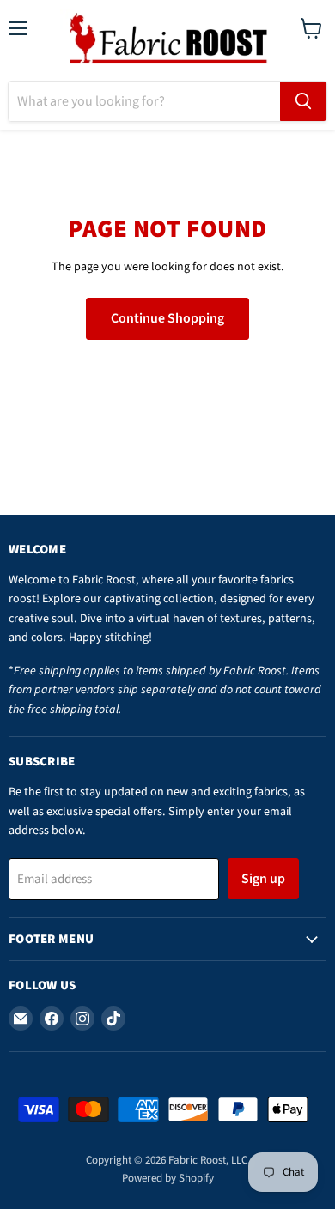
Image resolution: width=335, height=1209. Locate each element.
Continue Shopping (167, 318)
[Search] (303, 101)
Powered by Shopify (168, 1178)
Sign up (263, 878)
